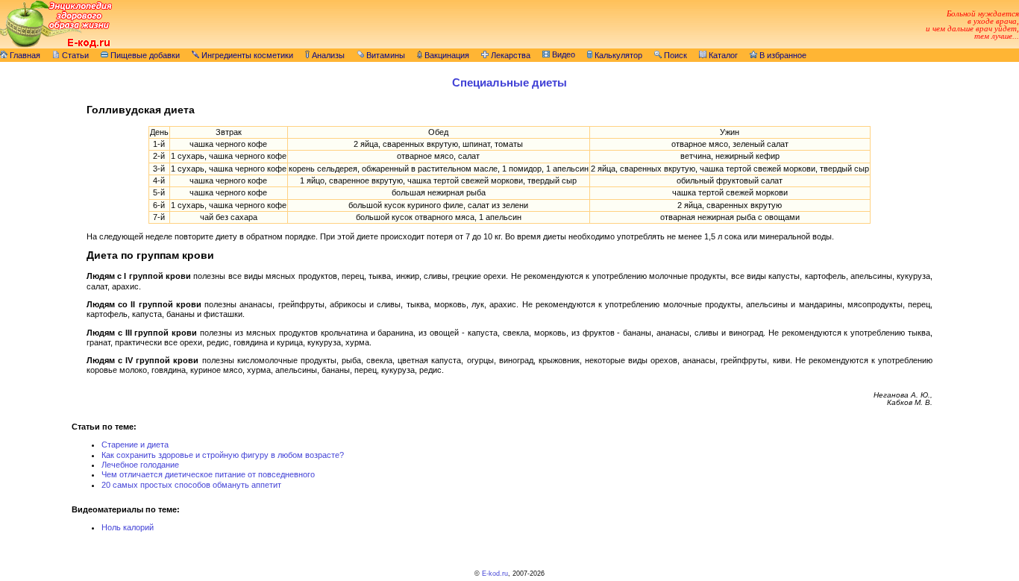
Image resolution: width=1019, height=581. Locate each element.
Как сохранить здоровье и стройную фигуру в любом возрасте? (222, 454)
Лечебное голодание (140, 464)
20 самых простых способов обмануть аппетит (191, 484)
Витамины (384, 55)
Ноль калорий (127, 527)
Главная (23, 55)
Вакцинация (445, 55)
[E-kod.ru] (56, 45)
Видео (562, 54)
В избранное (781, 55)
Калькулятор (617, 55)
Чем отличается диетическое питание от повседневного (208, 474)
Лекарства (509, 55)
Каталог (722, 55)
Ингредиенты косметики (246, 55)
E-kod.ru (495, 573)
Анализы (327, 55)
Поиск (674, 55)
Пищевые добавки (144, 55)
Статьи (74, 55)
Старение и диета (135, 444)
